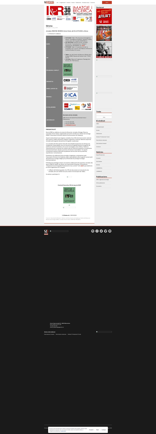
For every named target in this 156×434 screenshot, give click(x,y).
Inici (57, 2)
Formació (48, 27)
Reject (97, 429)
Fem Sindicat (99, 161)
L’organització (62, 2)
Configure (104, 429)
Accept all (91, 429)
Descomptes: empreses (101, 140)
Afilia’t (107, 2)
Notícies (98, 164)
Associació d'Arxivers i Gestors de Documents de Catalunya (65, 218)
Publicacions (78, 2)
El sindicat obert (85, 2)
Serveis (73, 2)
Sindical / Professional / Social (102, 137)
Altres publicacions (100, 183)
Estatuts (69, 2)
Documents (98, 186)
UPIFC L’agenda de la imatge (102, 179)
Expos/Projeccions (100, 155)
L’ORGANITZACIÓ (100, 127)
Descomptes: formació (101, 143)
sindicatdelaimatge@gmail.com (57, 327)
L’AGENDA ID (99, 171)
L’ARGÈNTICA (99, 168)
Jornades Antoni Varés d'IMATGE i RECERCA (69, 219)
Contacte (92, 2)
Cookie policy (63, 431)
